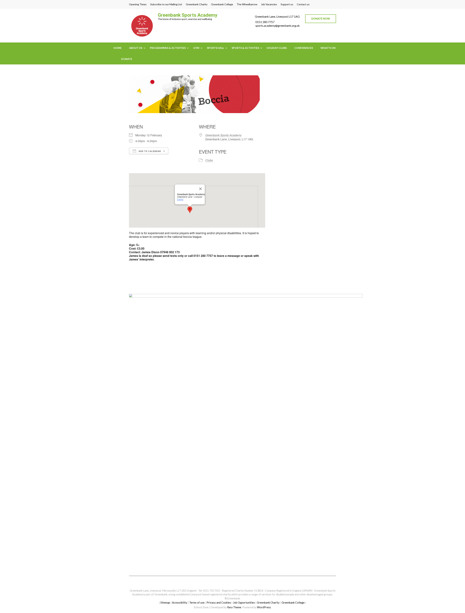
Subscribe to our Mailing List (166, 4)
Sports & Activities (245, 47)
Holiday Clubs (277, 47)
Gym (196, 47)
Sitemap (165, 602)
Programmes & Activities (168, 47)
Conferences (303, 47)
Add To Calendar (149, 151)
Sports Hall (215, 47)
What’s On (328, 47)
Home (118, 47)
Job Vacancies (269, 4)
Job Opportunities (244, 602)
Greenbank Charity (196, 4)
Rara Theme (234, 607)
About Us (135, 47)
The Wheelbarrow (247, 4)
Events (180, 199)
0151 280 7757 (264, 22)
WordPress (264, 607)
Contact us (303, 4)
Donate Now (320, 18)
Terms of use (197, 602)
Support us (287, 4)
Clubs (209, 160)
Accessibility (179, 602)
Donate (126, 58)
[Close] (200, 188)
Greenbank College (222, 4)
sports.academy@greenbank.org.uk (277, 25)
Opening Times (138, 4)
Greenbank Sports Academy (187, 15)
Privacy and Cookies (219, 602)
